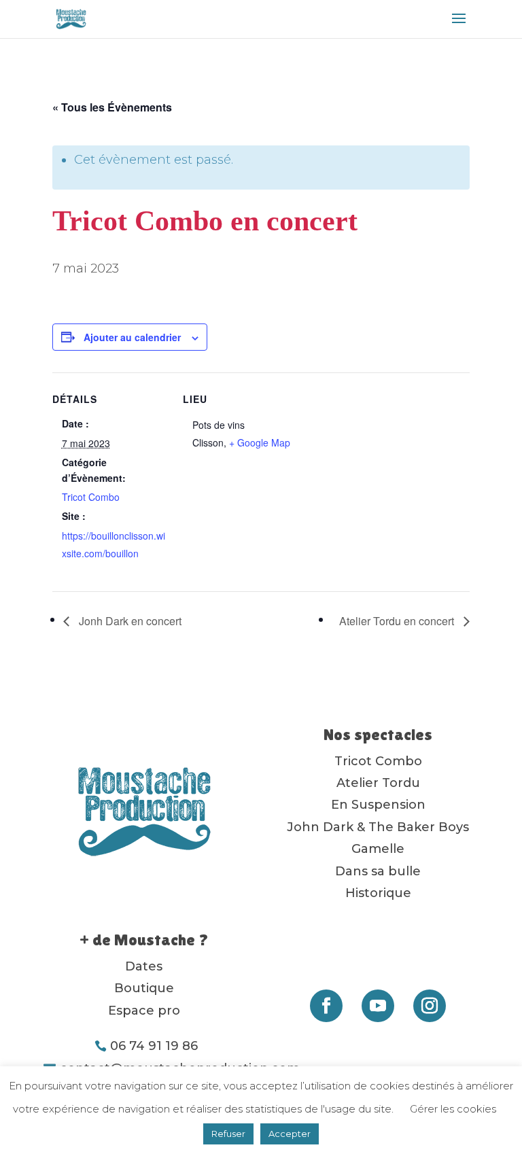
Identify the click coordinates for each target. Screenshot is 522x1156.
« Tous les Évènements (112, 107)
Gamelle (377, 848)
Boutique (144, 988)
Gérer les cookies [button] (453, 1108)
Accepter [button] (289, 1133)
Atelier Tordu (378, 782)
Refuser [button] (228, 1133)
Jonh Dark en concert (128, 621)
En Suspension (378, 804)
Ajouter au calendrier (132, 337)
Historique (378, 893)
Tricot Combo (91, 497)
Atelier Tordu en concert (398, 621)
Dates (143, 966)
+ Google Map (259, 442)
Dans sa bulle (378, 871)
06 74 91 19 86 (154, 1045)
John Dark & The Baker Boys (378, 827)
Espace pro (144, 1010)
